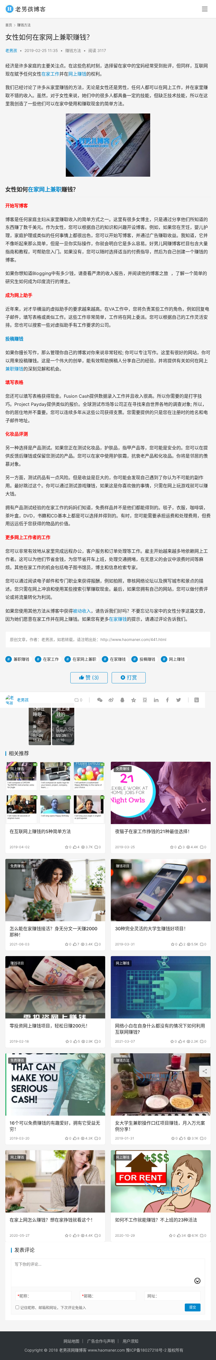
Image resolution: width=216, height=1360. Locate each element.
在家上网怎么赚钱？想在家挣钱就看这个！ (52, 1220)
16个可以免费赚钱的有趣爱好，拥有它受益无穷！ (55, 1126)
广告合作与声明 (101, 1341)
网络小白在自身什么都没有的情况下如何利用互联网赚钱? (160, 1029)
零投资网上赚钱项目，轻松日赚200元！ (50, 1026)
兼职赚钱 (14, 369)
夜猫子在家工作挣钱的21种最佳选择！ (153, 831)
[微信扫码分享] (100, 700)
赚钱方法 (73, 50)
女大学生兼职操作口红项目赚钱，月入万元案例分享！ (160, 1126)
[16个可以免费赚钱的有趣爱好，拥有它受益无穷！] (55, 1084)
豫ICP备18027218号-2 (145, 1350)
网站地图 (71, 1341)
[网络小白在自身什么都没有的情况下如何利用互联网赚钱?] (161, 987)
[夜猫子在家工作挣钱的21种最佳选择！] (161, 793)
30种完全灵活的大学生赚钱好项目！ (151, 928)
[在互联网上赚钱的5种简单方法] (55, 793)
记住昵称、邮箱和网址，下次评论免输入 (52, 1307)
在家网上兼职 (45, 189)
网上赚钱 (77, 74)
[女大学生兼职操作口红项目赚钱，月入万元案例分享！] (161, 1084)
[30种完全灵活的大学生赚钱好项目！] (161, 890)
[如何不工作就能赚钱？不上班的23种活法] (161, 1181)
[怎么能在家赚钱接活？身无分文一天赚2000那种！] (55, 890)
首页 (8, 25)
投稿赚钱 (14, 339)
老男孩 (11, 50)
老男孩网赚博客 (73, 1350)
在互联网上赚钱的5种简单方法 (40, 831)
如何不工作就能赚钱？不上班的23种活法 (156, 1220)
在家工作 (50, 74)
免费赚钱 (122, 769)
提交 (192, 1307)
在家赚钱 (118, 619)
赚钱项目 (122, 866)
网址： (153, 1295)
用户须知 (130, 1341)
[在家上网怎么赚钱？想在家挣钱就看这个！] (55, 1181)
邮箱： (89, 1295)
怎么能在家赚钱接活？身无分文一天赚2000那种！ (53, 932)
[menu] (205, 9)
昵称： (24, 1295)
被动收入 (82, 611)
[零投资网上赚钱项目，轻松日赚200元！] (55, 987)
